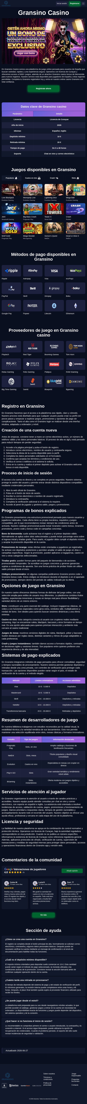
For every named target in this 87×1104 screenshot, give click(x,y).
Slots (74, 178)
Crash (52, 178)
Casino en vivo (31, 178)
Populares (10, 178)
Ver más (43, 915)
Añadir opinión (72, 871)
